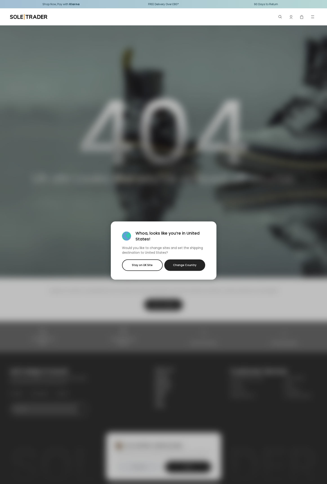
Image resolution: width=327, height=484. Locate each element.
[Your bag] (301, 16)
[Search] (280, 16)
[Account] (291, 16)
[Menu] (312, 16)
